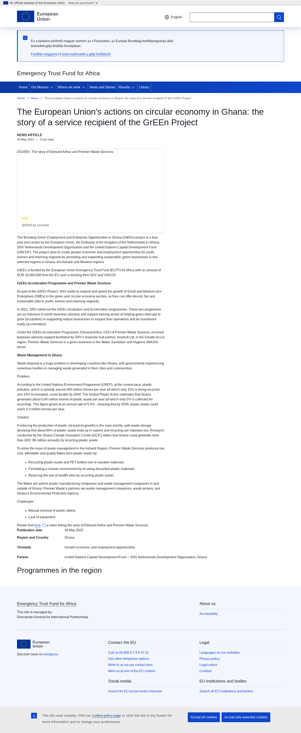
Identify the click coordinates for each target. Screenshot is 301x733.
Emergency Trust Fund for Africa (46, 603)
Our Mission (40, 87)
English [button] (176, 17)
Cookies (205, 671)
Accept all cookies (204, 717)
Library (144, 87)
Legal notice (208, 665)
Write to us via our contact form (130, 665)
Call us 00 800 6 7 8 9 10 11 (128, 652)
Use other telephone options (128, 658)
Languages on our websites (219, 652)
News (34, 98)
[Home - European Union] (37, 16)
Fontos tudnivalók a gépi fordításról (85, 54)
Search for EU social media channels (135, 691)
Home (23, 87)
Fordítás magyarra (44, 54)
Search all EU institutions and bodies (226, 691)
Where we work (69, 87)
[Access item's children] (52, 87)
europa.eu (50, 654)
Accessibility (208, 613)
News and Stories (102, 87)
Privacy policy (209, 658)
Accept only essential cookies (245, 717)
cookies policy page (106, 715)
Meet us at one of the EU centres (131, 671)
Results (124, 87)
